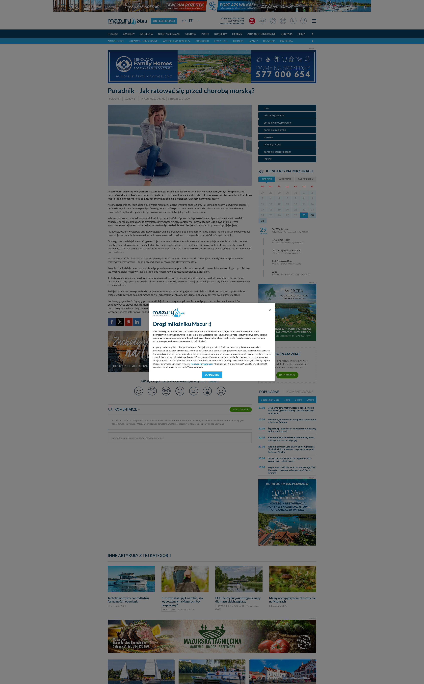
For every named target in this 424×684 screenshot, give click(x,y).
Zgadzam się (212, 374)
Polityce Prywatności (202, 364)
